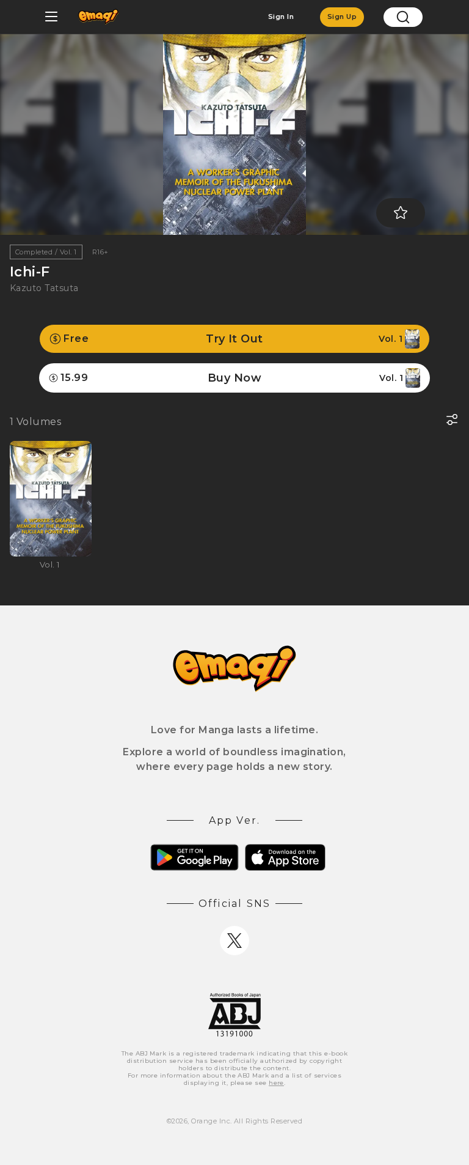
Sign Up (342, 16)
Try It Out (233, 339)
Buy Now (231, 378)
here (276, 1083)
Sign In (281, 16)
